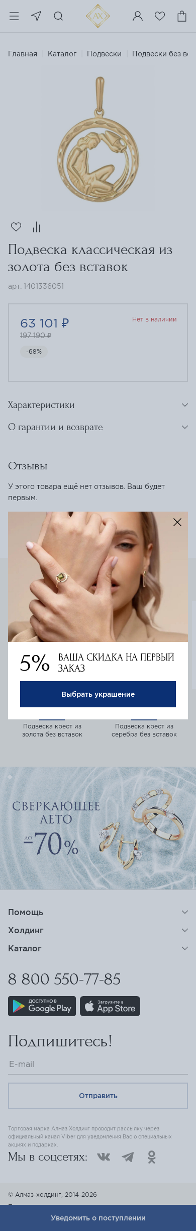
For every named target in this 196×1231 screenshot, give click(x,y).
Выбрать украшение (98, 694)
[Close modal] (177, 522)
